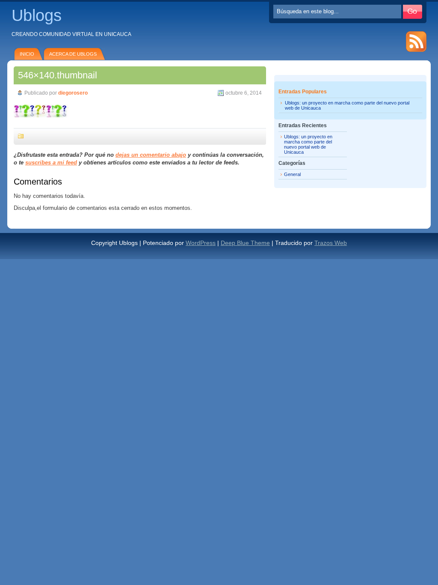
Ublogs (37, 15)
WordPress (201, 242)
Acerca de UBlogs (73, 54)
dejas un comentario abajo (150, 155)
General (292, 174)
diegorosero (73, 93)
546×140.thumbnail (57, 75)
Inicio (27, 54)
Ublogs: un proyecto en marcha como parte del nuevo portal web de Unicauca (308, 144)
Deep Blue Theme (245, 242)
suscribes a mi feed (51, 162)
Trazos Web (330, 242)
